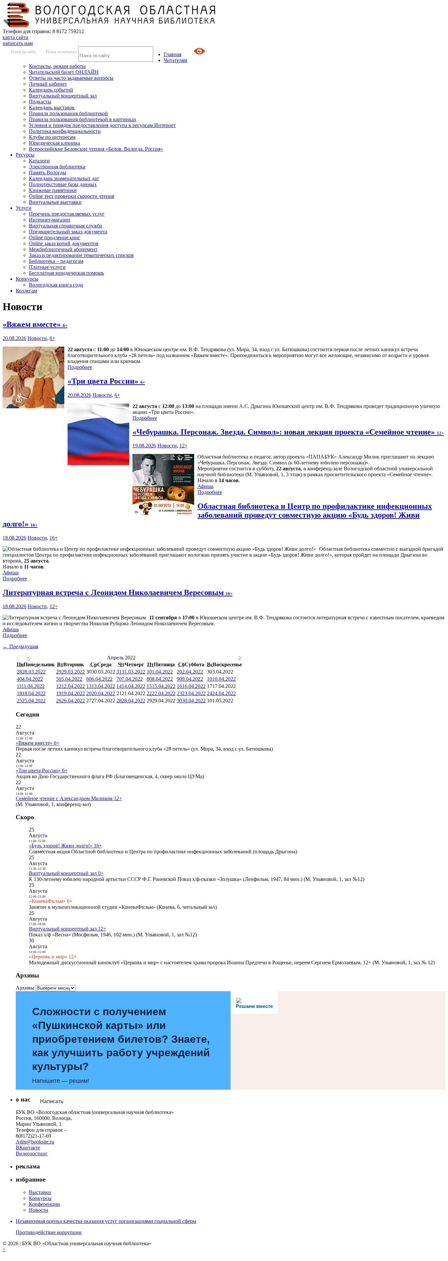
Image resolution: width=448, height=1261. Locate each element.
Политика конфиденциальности (65, 131)
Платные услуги (47, 267)
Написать (51, 1101)
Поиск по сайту (23, 52)
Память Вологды (47, 172)
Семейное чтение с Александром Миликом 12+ (69, 798)
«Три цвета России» (106, 381)
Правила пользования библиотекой (68, 113)
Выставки (40, 1192)
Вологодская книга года (56, 285)
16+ (54, 538)
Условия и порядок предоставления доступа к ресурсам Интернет (102, 125)
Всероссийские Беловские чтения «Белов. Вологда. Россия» (96, 149)
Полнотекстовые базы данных (63, 184)
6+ (52, 338)
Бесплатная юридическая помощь (66, 273)
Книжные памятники (53, 190)
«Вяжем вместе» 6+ (37, 743)
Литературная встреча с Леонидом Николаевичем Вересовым (118, 592)
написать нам (18, 43)
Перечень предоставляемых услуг (67, 214)
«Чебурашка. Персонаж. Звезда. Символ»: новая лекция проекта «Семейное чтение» (288, 432)
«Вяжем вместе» (35, 324)
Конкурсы (27, 279)
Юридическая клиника (54, 143)
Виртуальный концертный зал (63, 95)
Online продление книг (54, 237)
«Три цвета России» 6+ (42, 770)
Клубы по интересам (52, 137)
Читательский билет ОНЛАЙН (64, 72)
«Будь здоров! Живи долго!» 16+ (65, 845)
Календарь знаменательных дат (64, 178)
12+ (183, 445)
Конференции (44, 1204)
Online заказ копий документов (63, 243)
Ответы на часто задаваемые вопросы (71, 78)
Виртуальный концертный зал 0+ (66, 873)
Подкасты (40, 101)
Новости (37, 338)
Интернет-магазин (49, 220)
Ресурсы (25, 155)
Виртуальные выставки (55, 202)
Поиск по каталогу (61, 52)
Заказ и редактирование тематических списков (81, 255)
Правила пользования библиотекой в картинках (82, 119)
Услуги (23, 208)
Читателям (175, 60)
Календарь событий (51, 90)
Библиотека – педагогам (56, 261)
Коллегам (26, 290)
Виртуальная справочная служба (65, 225)
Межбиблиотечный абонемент (63, 249)
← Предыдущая (20, 646)
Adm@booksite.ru (35, 1141)
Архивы (25, 988)
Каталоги (39, 160)
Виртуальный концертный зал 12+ (67, 928)
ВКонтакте (28, 1147)
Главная (172, 54)
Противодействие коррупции (49, 1232)
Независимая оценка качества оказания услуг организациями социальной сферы (106, 1221)
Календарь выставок (52, 107)
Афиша (205, 486)
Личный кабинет (48, 84)
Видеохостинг (32, 1153)
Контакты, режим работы (57, 66)
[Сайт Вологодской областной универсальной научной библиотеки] (109, 25)
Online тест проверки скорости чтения (71, 196)
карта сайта (15, 37)
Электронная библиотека (57, 166)
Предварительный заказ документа (68, 231)
